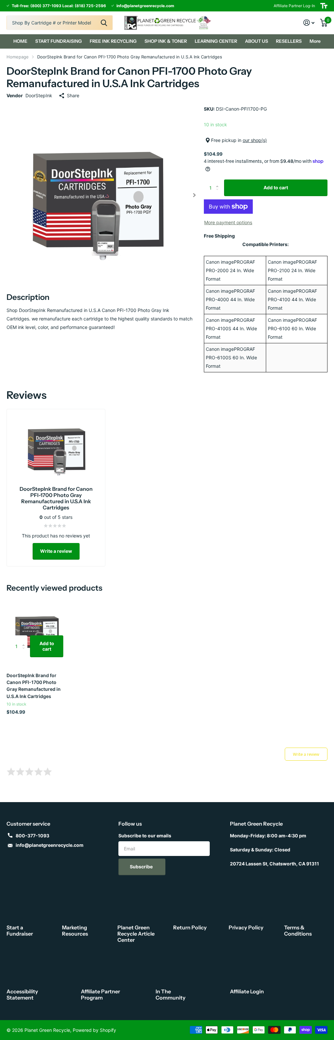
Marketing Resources (75, 930)
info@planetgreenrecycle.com (50, 845)
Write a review (56, 551)
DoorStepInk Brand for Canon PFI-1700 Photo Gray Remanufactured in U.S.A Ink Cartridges (34, 686)
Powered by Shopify (94, 1030)
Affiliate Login (247, 991)
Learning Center (216, 41)
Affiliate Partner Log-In (294, 5)
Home (20, 41)
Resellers (289, 41)
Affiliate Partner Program (100, 994)
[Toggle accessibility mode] (323, 5)
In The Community (171, 994)
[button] (194, 195)
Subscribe (142, 866)
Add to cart (276, 187)
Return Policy (190, 927)
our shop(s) (255, 140)
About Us (256, 41)
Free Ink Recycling (113, 41)
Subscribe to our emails (144, 835)
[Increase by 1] (219, 182)
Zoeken (104, 22)
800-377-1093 (32, 835)
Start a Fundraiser (20, 930)
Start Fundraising (58, 41)
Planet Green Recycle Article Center (136, 933)
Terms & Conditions (298, 930)
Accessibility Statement (22, 994)
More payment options (228, 222)
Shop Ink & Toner (165, 41)
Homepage (18, 56)
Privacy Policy (246, 927)
